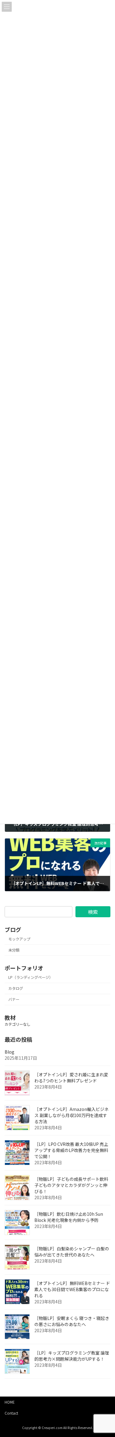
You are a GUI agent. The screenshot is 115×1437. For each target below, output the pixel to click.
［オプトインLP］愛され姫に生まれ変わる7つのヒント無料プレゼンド (71, 1077)
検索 (93, 911)
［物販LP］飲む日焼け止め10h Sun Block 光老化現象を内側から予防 (68, 1217)
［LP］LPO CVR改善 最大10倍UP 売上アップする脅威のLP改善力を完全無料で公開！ (71, 1150)
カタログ (15, 988)
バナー (13, 999)
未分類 (13, 950)
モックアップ (19, 939)
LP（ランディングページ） (30, 977)
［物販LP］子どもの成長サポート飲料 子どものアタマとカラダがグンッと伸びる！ (71, 1185)
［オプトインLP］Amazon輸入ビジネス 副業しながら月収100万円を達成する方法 (71, 1115)
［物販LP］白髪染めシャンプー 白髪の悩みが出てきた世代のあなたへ (71, 1251)
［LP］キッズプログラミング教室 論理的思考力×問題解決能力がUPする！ (71, 1356)
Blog (9, 1052)
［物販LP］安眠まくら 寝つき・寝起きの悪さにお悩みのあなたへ (71, 1321)
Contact (11, 1413)
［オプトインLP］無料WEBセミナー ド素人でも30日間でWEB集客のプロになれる (72, 1289)
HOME (10, 1402)
